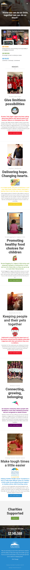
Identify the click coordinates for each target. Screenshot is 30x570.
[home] (4, 4)
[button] (27, 3)
